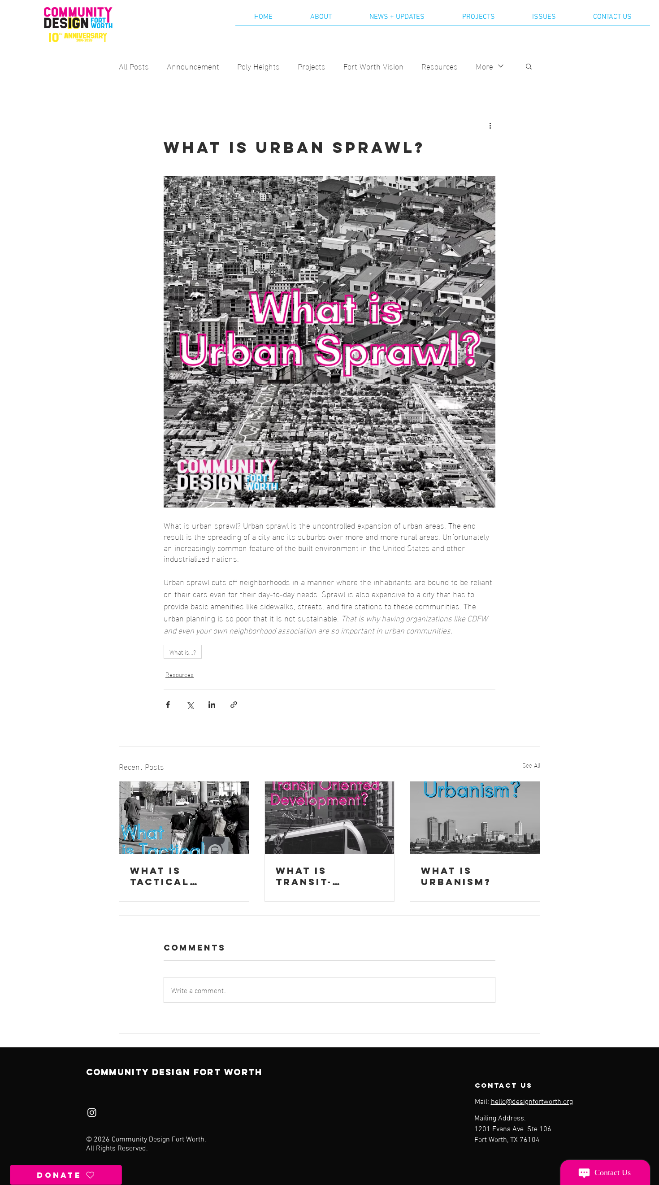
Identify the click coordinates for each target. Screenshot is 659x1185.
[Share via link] (234, 704)
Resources (439, 65)
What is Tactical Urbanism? (165, 876)
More (484, 65)
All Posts (134, 65)
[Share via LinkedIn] (212, 704)
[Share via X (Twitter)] (190, 704)
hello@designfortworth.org (532, 1102)
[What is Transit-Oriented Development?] (330, 817)
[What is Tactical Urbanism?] (184, 817)
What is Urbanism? (456, 876)
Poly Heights (258, 65)
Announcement (193, 65)
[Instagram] (92, 1112)
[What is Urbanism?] (475, 817)
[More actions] (490, 125)
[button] (529, 65)
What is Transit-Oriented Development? (324, 876)
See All (531, 765)
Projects (311, 65)
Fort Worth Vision (373, 65)
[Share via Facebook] (168, 704)
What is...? (182, 651)
